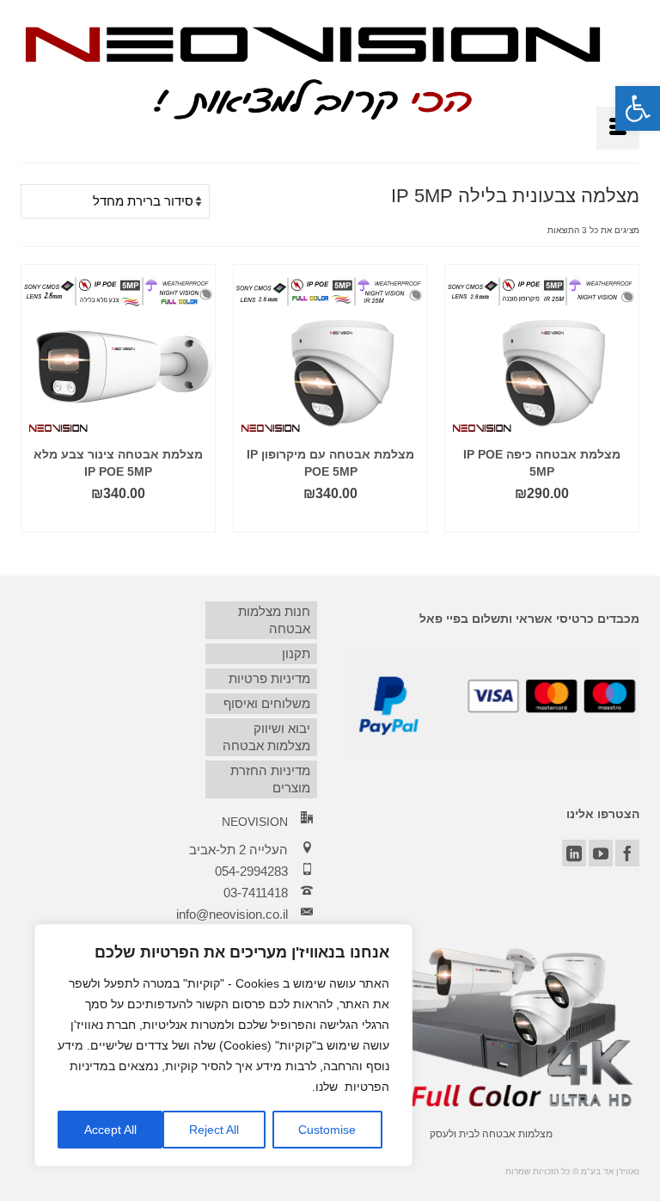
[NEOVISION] (313, 70)
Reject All (214, 1129)
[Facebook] (627, 853)
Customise (327, 1129)
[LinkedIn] (574, 853)
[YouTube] (601, 853)
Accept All (110, 1129)
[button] (637, 108)
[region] (223, 1045)
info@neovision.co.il (232, 914)
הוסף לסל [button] (542, 519)
